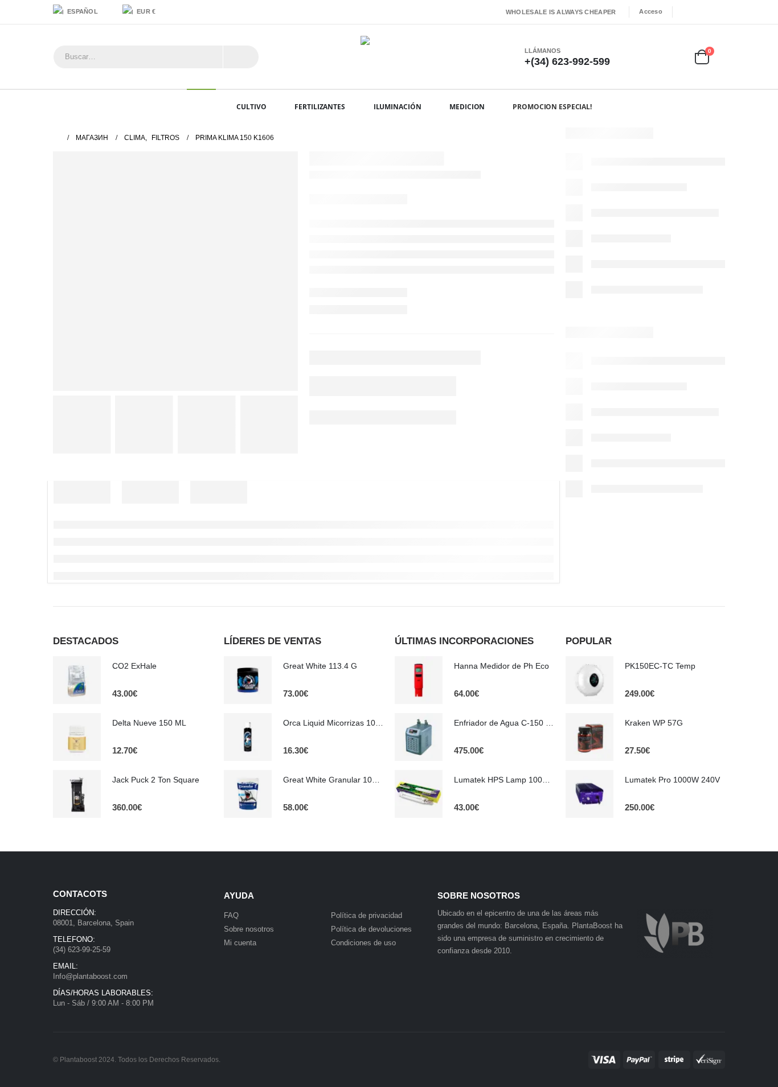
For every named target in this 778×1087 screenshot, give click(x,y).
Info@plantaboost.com (90, 976)
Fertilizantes (319, 107)
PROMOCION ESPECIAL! (552, 107)
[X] (701, 12)
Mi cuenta (240, 942)
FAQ (231, 915)
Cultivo (251, 107)
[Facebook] (684, 12)
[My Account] (636, 56)
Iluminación (397, 107)
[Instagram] (717, 12)
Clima (197, 107)
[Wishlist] (668, 56)
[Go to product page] (77, 680)
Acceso (650, 11)
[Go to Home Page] (56, 138)
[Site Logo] (389, 56)
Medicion (467, 107)
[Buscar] (241, 57)
